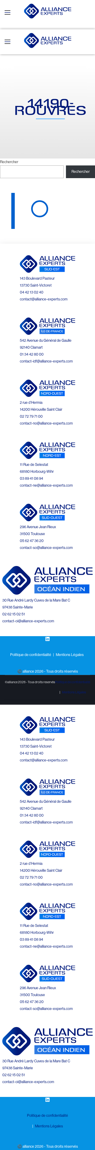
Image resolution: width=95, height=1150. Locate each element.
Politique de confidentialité (30, 655)
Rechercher (9, 162)
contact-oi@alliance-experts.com (28, 621)
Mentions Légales (70, 655)
